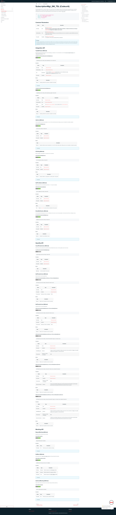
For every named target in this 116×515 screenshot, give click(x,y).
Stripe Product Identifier (50, 36)
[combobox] (111, 1)
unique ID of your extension (51, 104)
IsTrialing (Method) (84, 9)
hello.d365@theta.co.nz (52, 511)
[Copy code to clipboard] (78, 14)
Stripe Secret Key (48, 67)
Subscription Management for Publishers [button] (98, 1)
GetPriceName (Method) (85, 10)
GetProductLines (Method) (85, 15)
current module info (65, 104)
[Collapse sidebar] (7, 507)
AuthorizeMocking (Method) (85, 21)
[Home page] (36, 4)
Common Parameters (83, 4)
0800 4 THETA (31, 511)
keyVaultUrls (38, 44)
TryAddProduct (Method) (85, 6)
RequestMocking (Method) (85, 19)
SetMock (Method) (84, 20)
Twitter (70, 511)
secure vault (47, 29)
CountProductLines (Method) (85, 14)
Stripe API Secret (49, 27)
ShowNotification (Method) (85, 11)
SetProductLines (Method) (85, 16)
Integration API (83, 5)
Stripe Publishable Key (49, 69)
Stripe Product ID (48, 75)
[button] (6, 8)
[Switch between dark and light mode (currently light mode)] (105, 1)
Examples (38, 85)
